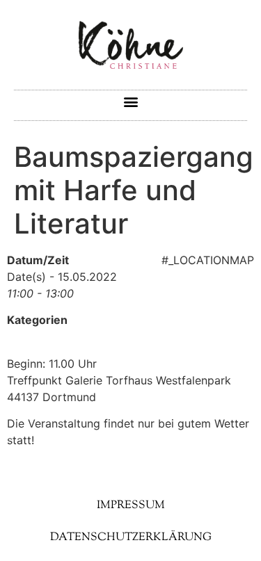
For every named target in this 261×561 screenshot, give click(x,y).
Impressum (131, 506)
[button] (130, 101)
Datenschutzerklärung (131, 538)
